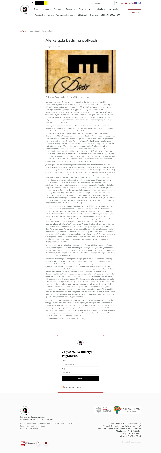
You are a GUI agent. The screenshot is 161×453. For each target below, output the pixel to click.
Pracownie (70, 9)
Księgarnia (134, 12)
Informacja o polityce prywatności (34, 426)
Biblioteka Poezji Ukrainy (88, 15)
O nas (36, 9)
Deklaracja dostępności (29, 428)
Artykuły (23, 31)
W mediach (38, 15)
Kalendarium (101, 9)
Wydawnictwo (85, 9)
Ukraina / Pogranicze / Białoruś (60, 15)
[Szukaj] (116, 3)
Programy (58, 9)
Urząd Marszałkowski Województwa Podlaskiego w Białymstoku (46, 423)
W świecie (113, 9)
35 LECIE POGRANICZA (110, 15)
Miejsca (46, 9)
